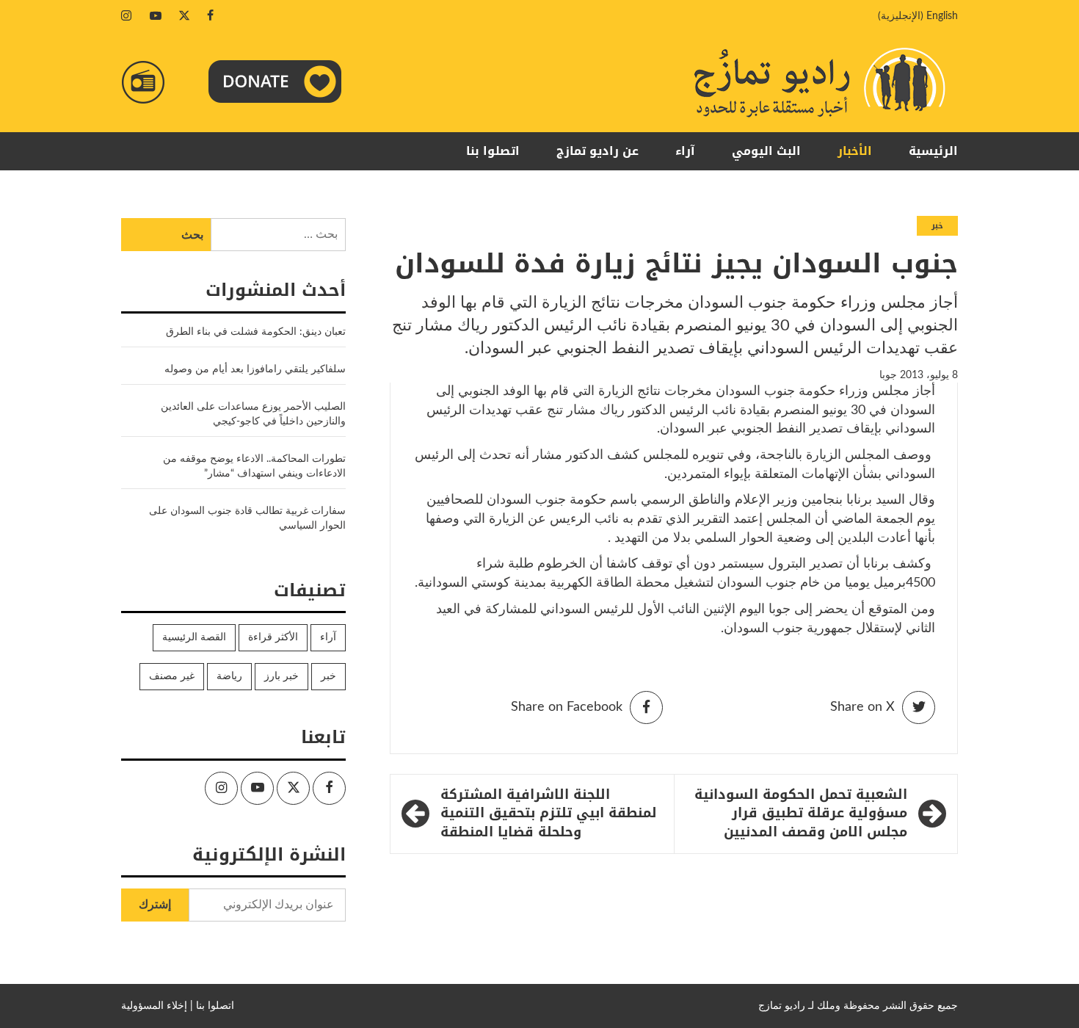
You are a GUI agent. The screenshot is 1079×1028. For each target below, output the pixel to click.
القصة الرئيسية (194, 637)
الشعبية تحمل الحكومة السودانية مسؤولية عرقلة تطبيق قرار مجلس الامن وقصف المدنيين (800, 814)
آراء (685, 151)
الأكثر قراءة (273, 637)
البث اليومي (766, 151)
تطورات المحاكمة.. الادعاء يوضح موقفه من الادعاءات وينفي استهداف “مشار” (254, 466)
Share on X (862, 707)
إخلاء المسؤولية (154, 1006)
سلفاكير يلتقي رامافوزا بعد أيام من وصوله (255, 369)
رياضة (229, 676)
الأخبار (855, 151)
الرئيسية (933, 151)
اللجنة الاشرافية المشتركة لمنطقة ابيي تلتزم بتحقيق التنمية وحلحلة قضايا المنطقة (548, 814)
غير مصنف (172, 676)
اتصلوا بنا (493, 151)
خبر (937, 226)
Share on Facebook (566, 707)
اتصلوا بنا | (212, 1006)
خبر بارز (281, 676)
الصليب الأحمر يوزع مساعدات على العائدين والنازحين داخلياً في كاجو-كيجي (253, 414)
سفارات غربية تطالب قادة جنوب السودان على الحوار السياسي (247, 518)
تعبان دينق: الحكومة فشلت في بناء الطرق (254, 332)
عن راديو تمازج (597, 151)
